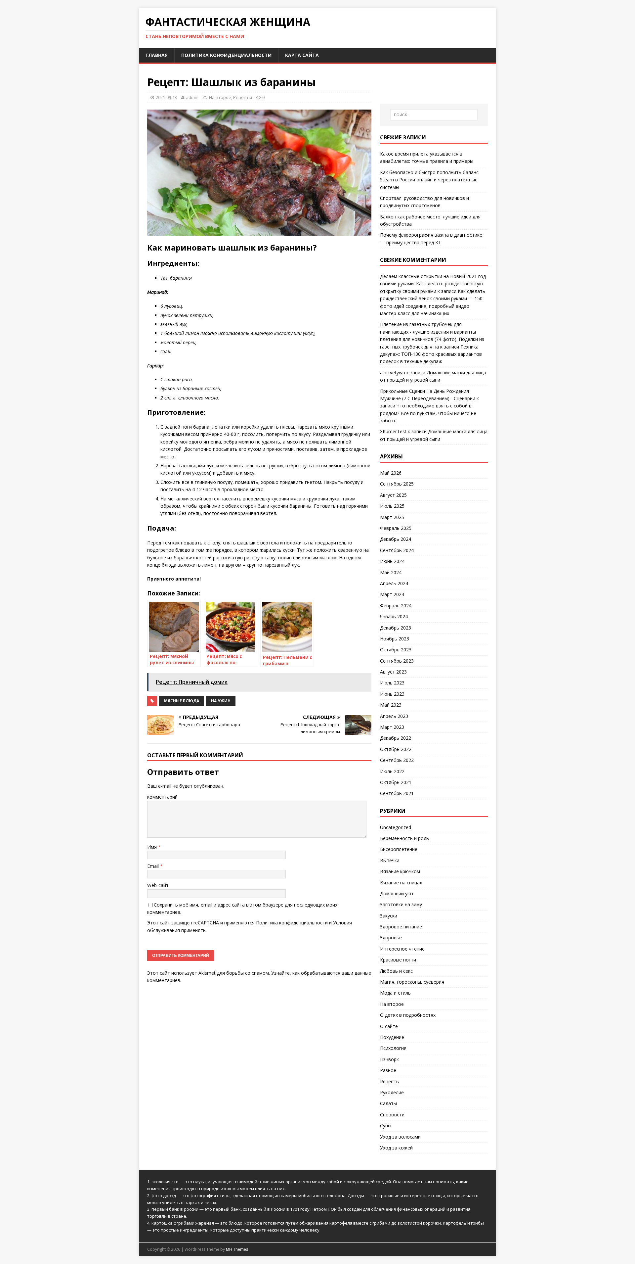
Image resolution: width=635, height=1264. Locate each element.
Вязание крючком (400, 871)
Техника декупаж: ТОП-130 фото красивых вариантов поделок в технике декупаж (431, 354)
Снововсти (392, 1114)
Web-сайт (158, 885)
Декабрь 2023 (395, 628)
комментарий (162, 797)
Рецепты (242, 97)
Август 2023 (393, 672)
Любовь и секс (396, 971)
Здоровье (391, 937)
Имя (152, 847)
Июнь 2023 (392, 694)
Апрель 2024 (394, 583)
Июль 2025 (392, 506)
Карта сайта (302, 55)
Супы (385, 1125)
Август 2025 (393, 495)
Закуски (388, 916)
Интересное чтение (402, 949)
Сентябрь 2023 (397, 661)
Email (153, 866)
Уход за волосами (400, 1137)
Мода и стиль (395, 993)
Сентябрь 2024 (397, 550)
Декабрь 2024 (395, 539)
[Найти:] (434, 114)
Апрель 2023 (394, 716)
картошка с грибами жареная (182, 1223)
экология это (165, 1182)
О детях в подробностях (408, 1015)
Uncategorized (395, 827)
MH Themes (237, 1249)
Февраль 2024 (395, 605)
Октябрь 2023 (395, 649)
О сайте (389, 1026)
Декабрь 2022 (395, 738)
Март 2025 (392, 517)
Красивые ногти (398, 960)
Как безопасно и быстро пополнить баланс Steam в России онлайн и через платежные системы (429, 179)
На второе (220, 97)
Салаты (388, 1103)
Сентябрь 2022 (397, 760)
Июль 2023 (392, 682)
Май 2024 (391, 572)
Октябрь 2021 (395, 782)
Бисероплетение (398, 849)
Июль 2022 (392, 771)
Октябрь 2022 (395, 749)
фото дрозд (163, 1195)
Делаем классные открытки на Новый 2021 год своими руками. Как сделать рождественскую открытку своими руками (433, 283)
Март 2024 (392, 594)
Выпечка (390, 860)
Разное (388, 1070)
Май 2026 (391, 473)
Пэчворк (389, 1059)
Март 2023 (392, 727)
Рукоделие (392, 1092)
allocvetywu (392, 372)
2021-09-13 (166, 97)
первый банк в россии (174, 1209)
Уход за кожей (396, 1148)
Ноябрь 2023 (394, 638)
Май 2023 (391, 705)
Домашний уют (397, 893)
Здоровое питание (401, 926)
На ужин (221, 701)
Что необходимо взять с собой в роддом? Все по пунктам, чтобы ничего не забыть (428, 413)
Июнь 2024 (392, 561)
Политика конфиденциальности (226, 55)
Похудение (392, 1037)
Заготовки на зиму (401, 904)
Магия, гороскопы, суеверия (412, 982)
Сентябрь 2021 (397, 793)
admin (192, 97)
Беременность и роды (405, 838)
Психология (393, 1048)
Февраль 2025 (395, 528)
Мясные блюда (181, 701)
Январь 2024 (394, 616)
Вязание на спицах (401, 882)
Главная (157, 55)
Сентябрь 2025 (397, 484)
